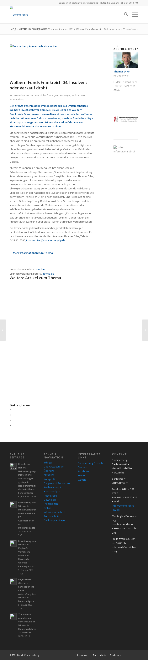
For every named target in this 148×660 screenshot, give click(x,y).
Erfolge (48, 462)
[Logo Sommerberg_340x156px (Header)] (19, 14)
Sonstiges (65, 95)
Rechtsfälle (50, 495)
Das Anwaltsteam (54, 466)
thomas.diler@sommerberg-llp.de (45, 240)
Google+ (40, 269)
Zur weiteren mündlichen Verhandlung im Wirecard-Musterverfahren (27, 621)
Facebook (83, 471)
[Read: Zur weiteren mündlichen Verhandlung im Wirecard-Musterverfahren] (13, 616)
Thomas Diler (129, 82)
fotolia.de (48, 273)
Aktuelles (49, 475)
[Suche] (124, 14)
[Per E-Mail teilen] (14, 425)
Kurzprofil (49, 479)
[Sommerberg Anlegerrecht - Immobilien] (57, 46)
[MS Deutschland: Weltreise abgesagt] (3, 330)
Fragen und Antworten (57, 483)
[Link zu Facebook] (130, 655)
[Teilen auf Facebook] (14, 409)
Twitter (82, 475)
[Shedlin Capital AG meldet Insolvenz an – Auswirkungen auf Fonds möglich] (145, 330)
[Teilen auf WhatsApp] (14, 420)
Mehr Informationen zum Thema (33, 253)
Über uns (49, 471)
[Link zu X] (135, 655)
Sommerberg (17, 99)
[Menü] (133, 14)
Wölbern (76, 95)
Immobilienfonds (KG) (47, 95)
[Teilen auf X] (14, 415)
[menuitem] (124, 14)
